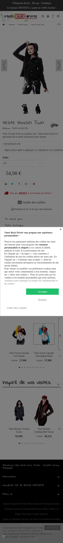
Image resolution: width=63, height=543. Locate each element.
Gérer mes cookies (17, 307)
